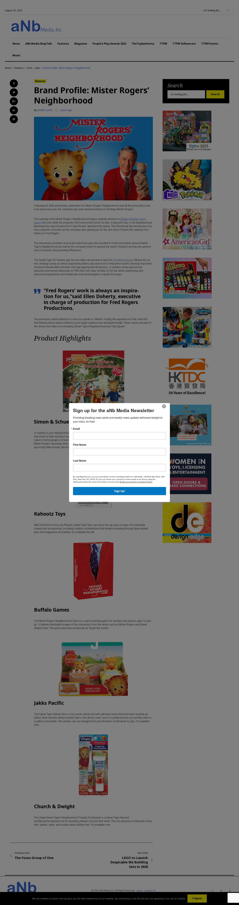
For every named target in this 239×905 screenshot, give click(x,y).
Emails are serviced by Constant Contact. (136, 481)
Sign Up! (119, 491)
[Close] (164, 406)
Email (76, 428)
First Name (79, 444)
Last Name (79, 460)
